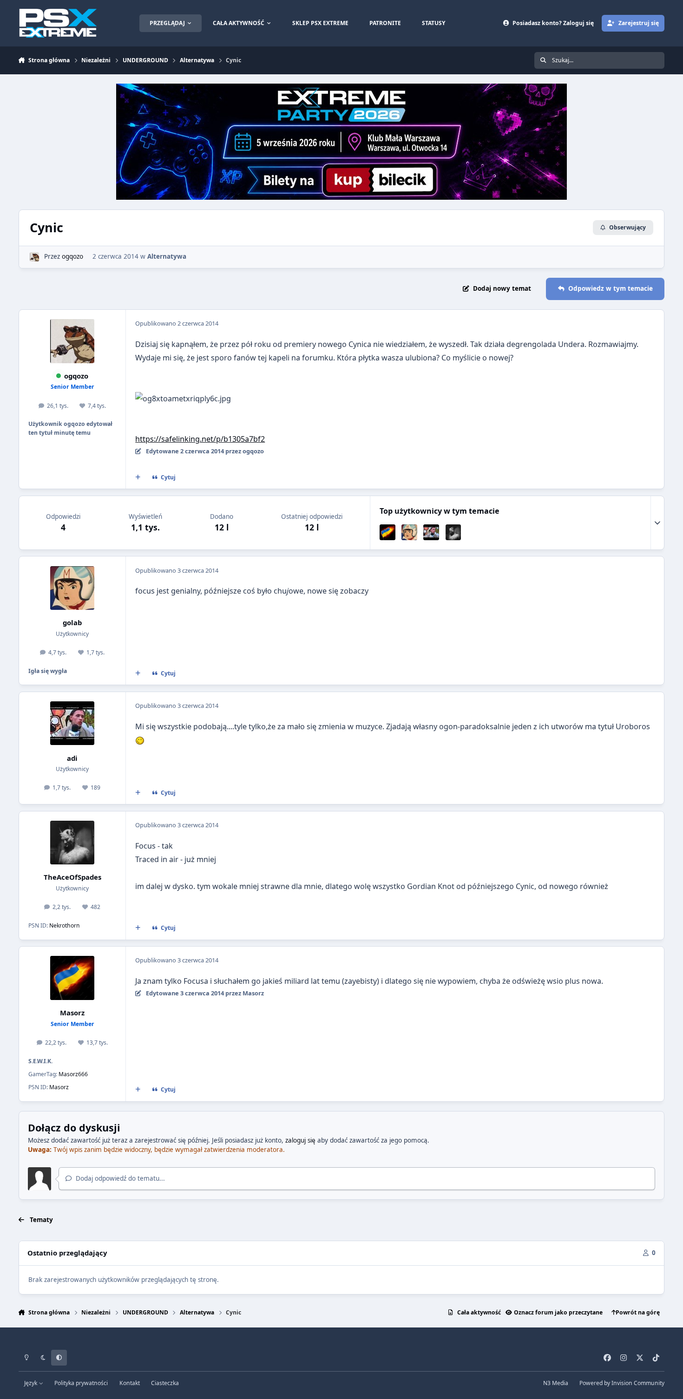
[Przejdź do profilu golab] (409, 532)
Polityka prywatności (81, 1383)
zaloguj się (300, 1140)
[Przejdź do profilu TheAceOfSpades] (453, 532)
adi (72, 758)
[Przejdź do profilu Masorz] (387, 532)
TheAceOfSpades (72, 877)
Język (31, 1383)
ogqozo (72, 256)
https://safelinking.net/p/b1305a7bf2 (200, 439)
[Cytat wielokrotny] (137, 477)
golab (72, 622)
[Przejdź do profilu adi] (431, 532)
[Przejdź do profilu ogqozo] (34, 256)
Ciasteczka (165, 1383)
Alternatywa (166, 256)
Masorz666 (73, 1074)
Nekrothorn (64, 925)
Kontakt (129, 1383)
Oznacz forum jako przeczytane (558, 1312)
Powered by (621, 1383)
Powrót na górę (638, 1312)
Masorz (72, 1012)
